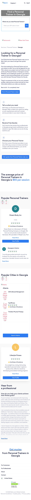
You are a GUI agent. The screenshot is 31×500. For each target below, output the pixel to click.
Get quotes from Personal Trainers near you (15, 157)
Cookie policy (17, 494)
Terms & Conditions (6, 494)
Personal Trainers (12, 47)
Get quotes (15, 449)
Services (3, 47)
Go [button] (27, 25)
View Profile (15, 241)
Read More (4, 438)
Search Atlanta (15, 335)
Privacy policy (26, 494)
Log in (28, 3)
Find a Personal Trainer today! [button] (10, 92)
